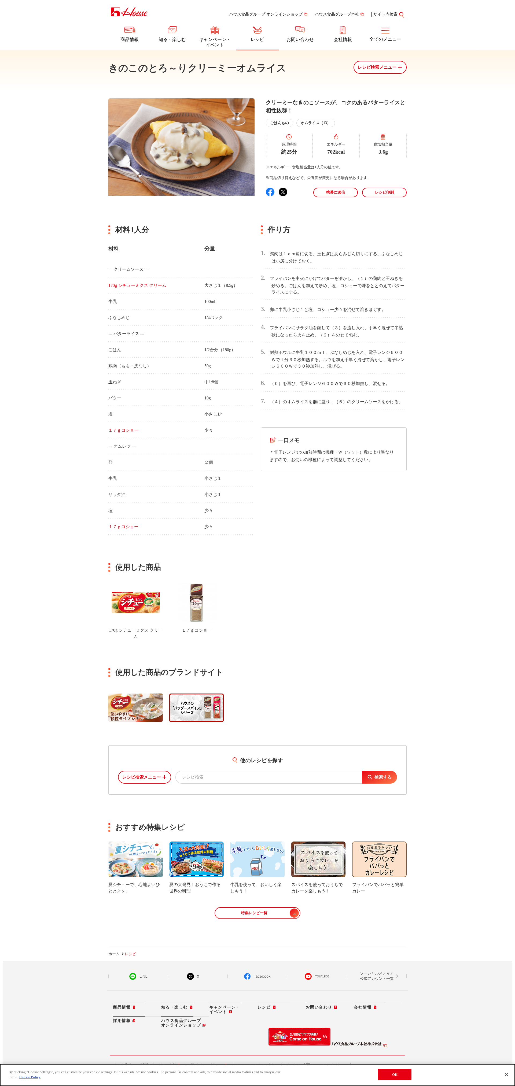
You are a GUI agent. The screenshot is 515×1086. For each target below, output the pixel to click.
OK (395, 1075)
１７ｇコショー (123, 430)
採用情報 (122, 1020)
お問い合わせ (300, 39)
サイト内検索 (385, 14)
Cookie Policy (30, 1077)
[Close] (506, 1074)
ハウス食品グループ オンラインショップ (266, 14)
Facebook (257, 976)
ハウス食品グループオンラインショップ (181, 1022)
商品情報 (129, 39)
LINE (138, 976)
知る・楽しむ (172, 39)
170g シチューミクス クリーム (137, 285)
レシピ (257, 39)
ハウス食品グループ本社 (337, 14)
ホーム (114, 954)
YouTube (317, 976)
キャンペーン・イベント (215, 42)
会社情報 (343, 39)
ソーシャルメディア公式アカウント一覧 (377, 976)
